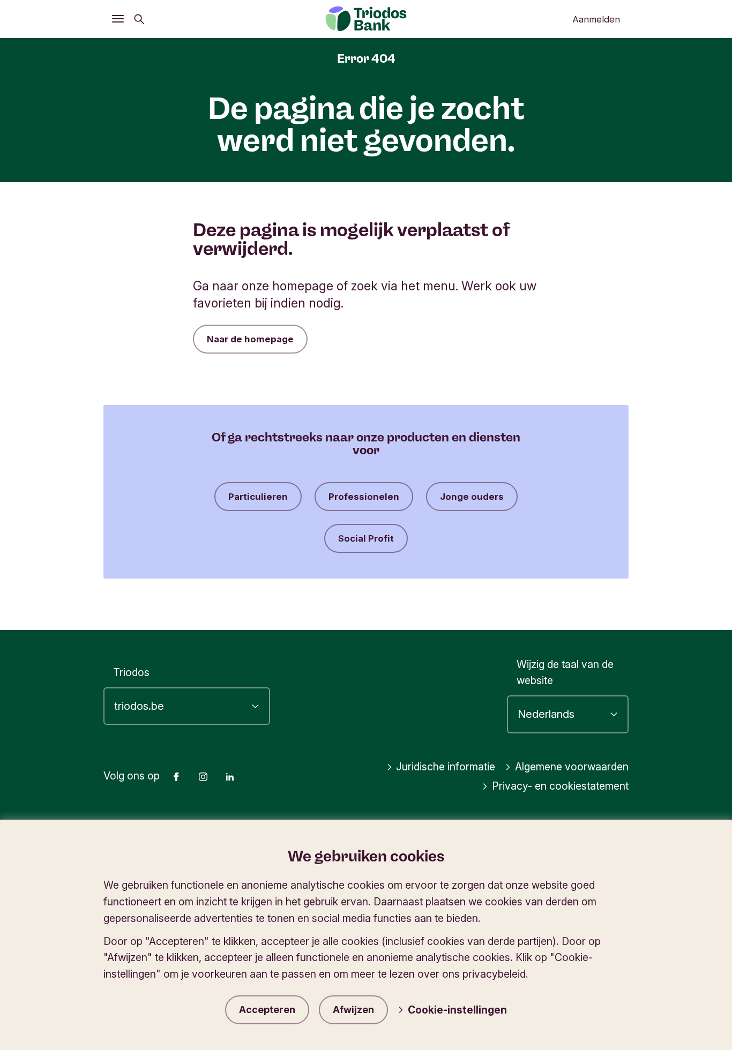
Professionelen (363, 496)
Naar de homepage (250, 339)
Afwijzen (353, 1009)
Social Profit (366, 538)
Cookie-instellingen (457, 1009)
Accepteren (267, 1009)
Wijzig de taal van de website (565, 672)
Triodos (131, 672)
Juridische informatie (445, 766)
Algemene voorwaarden (572, 766)
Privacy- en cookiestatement (560, 785)
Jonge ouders (472, 496)
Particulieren (258, 496)
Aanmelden (596, 19)
